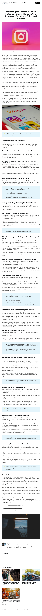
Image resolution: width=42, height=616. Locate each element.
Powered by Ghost (37, 609)
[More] (28, 3)
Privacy (18, 609)
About (14, 609)
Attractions (15, 2)
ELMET (17, 611)
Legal (21, 609)
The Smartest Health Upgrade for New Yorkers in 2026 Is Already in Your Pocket (11, 583)
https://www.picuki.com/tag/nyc (10, 511)
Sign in (37, 2)
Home (10, 2)
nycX (24, 611)
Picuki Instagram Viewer (7, 61)
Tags (25, 609)
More (26, 9)
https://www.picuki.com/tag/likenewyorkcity (13, 508)
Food (25, 2)
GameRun (28, 611)
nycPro (21, 611)
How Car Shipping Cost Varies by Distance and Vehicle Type (29, 583)
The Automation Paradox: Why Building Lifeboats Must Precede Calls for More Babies (11, 601)
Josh (8, 543)
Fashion (21, 2)
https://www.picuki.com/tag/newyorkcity (12, 510)
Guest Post (29, 609)
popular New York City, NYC (14, 505)
